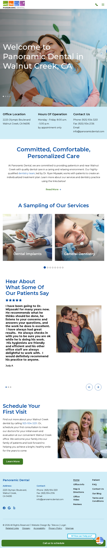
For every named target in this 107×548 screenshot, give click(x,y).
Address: (7, 486)
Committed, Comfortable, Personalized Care (53, 152)
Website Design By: (41, 525)
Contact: (41, 486)
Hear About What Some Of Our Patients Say (27, 287)
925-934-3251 (29, 423)
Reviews (77, 504)
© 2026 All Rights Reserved (16, 525)
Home (76, 480)
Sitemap (69, 528)
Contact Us (81, 114)
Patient (96, 480)
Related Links (12, 528)
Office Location (14, 114)
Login (63, 525)
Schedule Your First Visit (21, 409)
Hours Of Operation (52, 114)
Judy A (9, 365)
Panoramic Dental (16, 480)
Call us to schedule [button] (53, 543)
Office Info (78, 484)
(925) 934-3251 (90, 119)
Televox (55, 525)
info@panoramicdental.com (88, 131)
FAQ (94, 484)
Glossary (26, 528)
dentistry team (26, 173)
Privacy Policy (55, 528)
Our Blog (96, 493)
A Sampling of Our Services (53, 205)
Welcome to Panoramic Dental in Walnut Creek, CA (43, 56)
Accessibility (39, 528)
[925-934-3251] (97, 4)
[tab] (3, 96)
